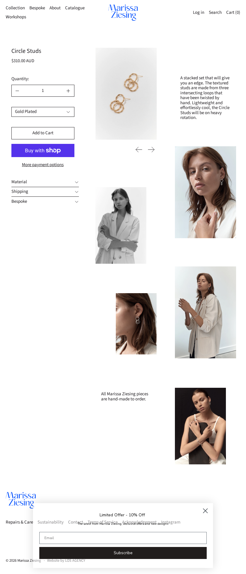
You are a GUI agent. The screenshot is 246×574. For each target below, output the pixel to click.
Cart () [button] (233, 12)
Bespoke (37, 8)
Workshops (16, 17)
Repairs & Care (19, 522)
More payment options (43, 165)
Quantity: (20, 79)
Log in (198, 12)
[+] (68, 91)
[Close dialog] (205, 511)
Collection (15, 8)
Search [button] (215, 12)
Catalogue (75, 8)
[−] (17, 91)
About (55, 8)
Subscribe (123, 553)
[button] (126, 94)
